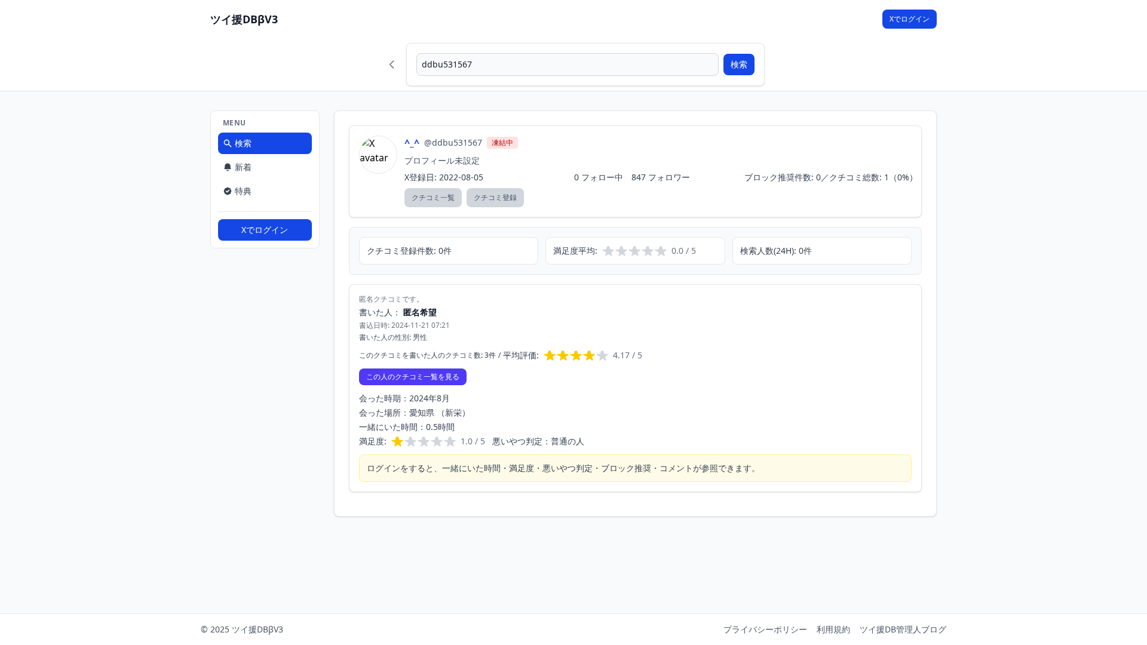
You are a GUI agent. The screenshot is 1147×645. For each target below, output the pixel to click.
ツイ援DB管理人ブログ (903, 629)
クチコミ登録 (495, 197)
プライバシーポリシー (765, 629)
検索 (739, 64)
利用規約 (833, 629)
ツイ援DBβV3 (244, 19)
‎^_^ (411, 142)
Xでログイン (910, 19)
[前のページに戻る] (391, 64)
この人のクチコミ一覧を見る (412, 376)
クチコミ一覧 (433, 197)
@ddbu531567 (453, 142)
